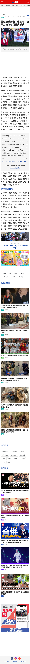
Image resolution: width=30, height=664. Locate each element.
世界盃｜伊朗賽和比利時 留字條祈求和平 (14, 355)
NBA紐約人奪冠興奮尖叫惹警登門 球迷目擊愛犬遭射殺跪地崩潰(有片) (14, 379)
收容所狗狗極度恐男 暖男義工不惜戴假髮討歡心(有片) (14, 406)
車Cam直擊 (14, 451)
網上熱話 (22, 455)
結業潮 (22, 451)
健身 (23, 458)
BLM (20, 276)
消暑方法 (17, 458)
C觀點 (4, 458)
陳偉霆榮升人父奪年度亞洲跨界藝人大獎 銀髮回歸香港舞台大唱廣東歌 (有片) (14, 566)
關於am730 (23, 661)
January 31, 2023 (15, 168)
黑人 (15, 276)
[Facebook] (12, 658)
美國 (10, 273)
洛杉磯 (4, 273)
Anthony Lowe (6, 276)
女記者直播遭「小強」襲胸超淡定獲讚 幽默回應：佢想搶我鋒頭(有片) (14, 306)
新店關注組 (14, 455)
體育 (3, 357)
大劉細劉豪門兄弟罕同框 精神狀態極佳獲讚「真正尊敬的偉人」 (14, 491)
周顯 (9, 462)
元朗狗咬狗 (5, 451)
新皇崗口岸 (5, 455)
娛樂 (3, 494)
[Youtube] (19, 658)
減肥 (3, 462)
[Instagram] (15, 658)
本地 (3, 544)
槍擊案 (22, 273)
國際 (2, 17)
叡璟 (10, 458)
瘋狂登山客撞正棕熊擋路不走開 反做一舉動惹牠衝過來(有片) (14, 431)
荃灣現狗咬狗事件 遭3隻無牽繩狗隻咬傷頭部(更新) (15, 593)
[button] (2, 2)
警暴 (16, 273)
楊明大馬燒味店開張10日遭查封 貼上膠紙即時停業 (15, 516)
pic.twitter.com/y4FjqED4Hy (14, 161)
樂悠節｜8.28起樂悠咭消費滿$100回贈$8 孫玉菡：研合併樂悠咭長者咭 (14, 541)
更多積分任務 (24, 648)
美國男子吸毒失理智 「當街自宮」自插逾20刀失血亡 (15, 331)
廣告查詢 (6, 661)
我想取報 (15, 661)
